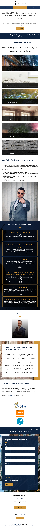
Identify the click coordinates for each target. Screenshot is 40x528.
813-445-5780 (9, 395)
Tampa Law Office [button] (20, 507)
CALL (34, 8)
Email (6, 452)
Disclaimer (7, 477)
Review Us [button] (20, 518)
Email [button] (20, 8)
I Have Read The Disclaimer (12, 480)
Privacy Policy (15, 525)
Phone (6, 457)
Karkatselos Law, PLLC (18, 524)
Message (7, 463)
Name (6, 446)
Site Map (11, 525)
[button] (6, 7)
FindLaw (33, 525)
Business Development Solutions (25, 525)
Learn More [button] (20, 28)
